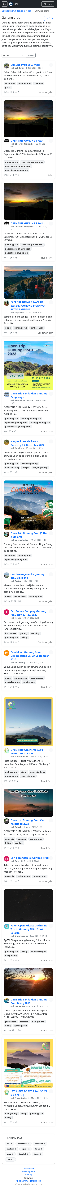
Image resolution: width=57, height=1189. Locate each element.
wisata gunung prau (31, 418)
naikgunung (11, 955)
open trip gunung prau (32, 162)
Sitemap (28, 1174)
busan (37, 1154)
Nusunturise (21, 756)
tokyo (38, 1149)
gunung (23, 633)
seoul (10, 1154)
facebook (36, 1180)
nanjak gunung (40, 467)
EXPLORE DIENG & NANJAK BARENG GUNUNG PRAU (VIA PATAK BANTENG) (28, 305)
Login (49, 4)
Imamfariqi (20, 662)
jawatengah (10, 1021)
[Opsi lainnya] (51, 65)
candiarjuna (29, 682)
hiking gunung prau (40, 422)
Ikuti (51, 18)
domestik (9, 876)
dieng (8, 327)
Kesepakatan (28, 1168)
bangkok (23, 1154)
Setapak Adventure (24, 400)
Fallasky (18, 827)
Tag (30, 10)
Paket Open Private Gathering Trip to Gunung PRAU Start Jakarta (29, 929)
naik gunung (11, 772)
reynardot (19, 312)
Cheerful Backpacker (24, 144)
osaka (10, 1159)
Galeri (50, 175)
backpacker (10, 633)
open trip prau (28, 776)
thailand (11, 1149)
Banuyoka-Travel (22, 1006)
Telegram (23, 1180)
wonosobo (10, 83)
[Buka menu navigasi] (4, 4)
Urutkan (30, 55)
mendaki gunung (29, 463)
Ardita (18, 581)
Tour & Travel (47, 257)
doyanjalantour (22, 540)
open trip (9, 839)
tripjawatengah (38, 951)
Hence (18, 618)
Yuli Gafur (19, 68)
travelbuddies (21, 936)
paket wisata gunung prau (17, 166)
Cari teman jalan (45, 92)
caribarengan (37, 327)
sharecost (40, 1143)
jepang (25, 1149)
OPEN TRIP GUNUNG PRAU (27, 140)
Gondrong (19, 448)
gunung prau (25, 83)
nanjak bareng (12, 467)
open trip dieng (37, 772)
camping (35, 633)
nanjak (26, 467)
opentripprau (37, 678)
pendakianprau (12, 682)
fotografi (24, 1021)
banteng (39, 83)
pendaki (19, 843)
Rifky (17, 861)
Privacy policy (28, 1171)
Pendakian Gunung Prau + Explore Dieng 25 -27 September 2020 (30, 655)
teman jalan (20, 596)
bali (9, 1143)
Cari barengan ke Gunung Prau (30, 857)
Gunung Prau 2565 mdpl (25, 64)
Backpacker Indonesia (13, 10)
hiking (24, 637)
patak (8, 87)
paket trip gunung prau (16, 170)
